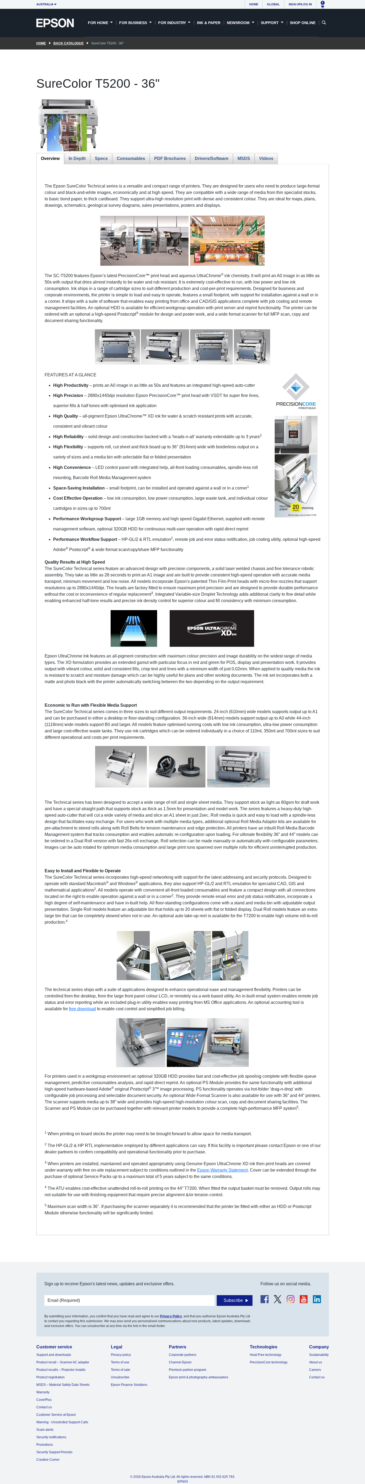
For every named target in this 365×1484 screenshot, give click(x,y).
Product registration (50, 1377)
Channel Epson (180, 1362)
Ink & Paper (208, 23)
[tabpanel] (183, 699)
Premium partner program (187, 1370)
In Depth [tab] (77, 158)
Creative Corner (48, 1460)
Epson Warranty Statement (222, 1170)
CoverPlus (44, 1400)
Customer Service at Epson (56, 1415)
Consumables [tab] (131, 158)
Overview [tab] (50, 158)
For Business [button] (133, 23)
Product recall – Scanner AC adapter (62, 1362)
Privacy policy (121, 1355)
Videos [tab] (266, 158)
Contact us (44, 1407)
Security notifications (51, 1437)
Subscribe (233, 1300)
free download (82, 1009)
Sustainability (319, 1355)
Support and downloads (53, 1355)
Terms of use (120, 1362)
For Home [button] (98, 23)
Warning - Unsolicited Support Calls (62, 1422)
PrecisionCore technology (269, 1362)
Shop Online (303, 23)
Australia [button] (44, 4)
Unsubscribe (120, 1377)
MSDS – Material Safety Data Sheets (63, 1385)
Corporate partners (182, 1355)
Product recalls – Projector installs (61, 1370)
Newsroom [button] (239, 23)
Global (273, 4)
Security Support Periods (54, 1452)
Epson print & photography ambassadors (198, 1377)
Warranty (42, 1392)
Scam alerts (44, 1430)
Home (253, 4)
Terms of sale (120, 1370)
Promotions (44, 1445)
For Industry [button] (172, 23)
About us (315, 1362)
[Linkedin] (317, 1299)
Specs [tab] (101, 158)
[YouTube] (304, 1299)
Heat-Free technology (265, 1355)
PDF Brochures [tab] (170, 158)
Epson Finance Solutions (129, 1385)
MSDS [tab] (244, 158)
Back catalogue (68, 43)
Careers (315, 1370)
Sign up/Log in (300, 4)
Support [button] (270, 23)
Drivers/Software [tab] (211, 158)
